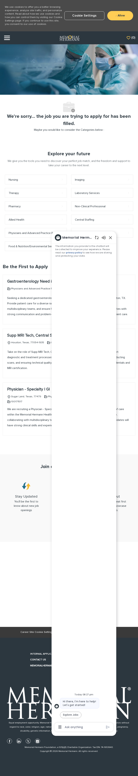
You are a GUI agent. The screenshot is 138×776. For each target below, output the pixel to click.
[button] (84, 15)
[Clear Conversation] (96, 237)
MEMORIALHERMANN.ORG (45, 665)
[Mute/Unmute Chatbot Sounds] (103, 237)
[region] (84, 482)
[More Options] (60, 727)
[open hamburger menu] (7, 37)
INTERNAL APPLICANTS (44, 654)
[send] (108, 727)
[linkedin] (18, 741)
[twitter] (28, 741)
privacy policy (74, 252)
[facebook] (9, 741)
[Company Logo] (69, 38)
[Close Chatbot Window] (110, 237)
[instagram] (37, 741)
